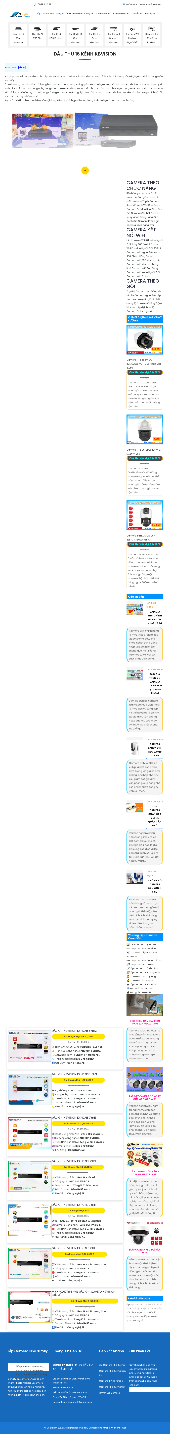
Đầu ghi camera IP (139, 992)
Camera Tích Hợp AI (140, 980)
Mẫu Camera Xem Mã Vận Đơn (144, 1251)
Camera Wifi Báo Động (145, 268)
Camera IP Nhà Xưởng (111, 1380)
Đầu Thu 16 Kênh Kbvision (85, 54)
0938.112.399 (44, 4)
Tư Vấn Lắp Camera (109, 1392)
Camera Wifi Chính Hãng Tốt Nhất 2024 (155, 617)
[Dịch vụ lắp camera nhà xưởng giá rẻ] (28, 1371)
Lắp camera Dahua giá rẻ (146, 960)
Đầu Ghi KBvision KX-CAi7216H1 (74, 1205)
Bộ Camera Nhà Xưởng (79, 13)
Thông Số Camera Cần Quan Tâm (155, 886)
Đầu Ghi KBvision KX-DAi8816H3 (74, 1031)
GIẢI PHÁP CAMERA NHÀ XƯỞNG (144, 4)
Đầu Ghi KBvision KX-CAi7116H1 (73, 1248)
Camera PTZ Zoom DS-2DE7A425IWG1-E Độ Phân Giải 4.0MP (144, 363)
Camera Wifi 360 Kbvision (141, 260)
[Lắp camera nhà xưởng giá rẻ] (20, 17)
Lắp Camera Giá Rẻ (142, 964)
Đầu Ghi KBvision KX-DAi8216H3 (74, 1118)
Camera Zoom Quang (141, 976)
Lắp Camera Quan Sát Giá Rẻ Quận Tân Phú (155, 816)
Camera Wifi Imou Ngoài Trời (143, 272)
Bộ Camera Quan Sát (144, 944)
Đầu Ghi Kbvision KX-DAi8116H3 (74, 1161)
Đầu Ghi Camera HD (140, 988)
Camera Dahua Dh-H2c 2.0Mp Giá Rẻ (154, 749)
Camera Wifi (120, 13)
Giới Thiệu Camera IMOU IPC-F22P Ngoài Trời (145, 1022)
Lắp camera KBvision (143, 948)
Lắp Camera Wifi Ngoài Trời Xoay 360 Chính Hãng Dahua (144, 252)
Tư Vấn (136, 13)
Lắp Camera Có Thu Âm (142, 968)
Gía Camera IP (141, 221)
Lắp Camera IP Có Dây (141, 984)
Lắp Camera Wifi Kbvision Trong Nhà (144, 264)
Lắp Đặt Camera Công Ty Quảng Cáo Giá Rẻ (145, 1098)
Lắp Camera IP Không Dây (143, 972)
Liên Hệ (149, 13)
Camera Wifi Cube (137, 276)
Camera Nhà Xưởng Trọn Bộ (112, 1372)
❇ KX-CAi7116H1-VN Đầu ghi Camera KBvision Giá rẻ (83, 1293)
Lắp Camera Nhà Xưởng (49, 13)
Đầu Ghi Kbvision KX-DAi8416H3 (74, 1074)
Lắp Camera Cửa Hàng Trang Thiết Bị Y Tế (145, 1173)
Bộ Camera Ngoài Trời (143, 295)
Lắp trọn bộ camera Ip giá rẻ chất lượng (144, 299)
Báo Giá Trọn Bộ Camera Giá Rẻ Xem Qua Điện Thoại (155, 683)
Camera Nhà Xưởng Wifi (112, 1386)
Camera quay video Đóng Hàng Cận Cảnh (143, 217)
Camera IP (102, 13)
